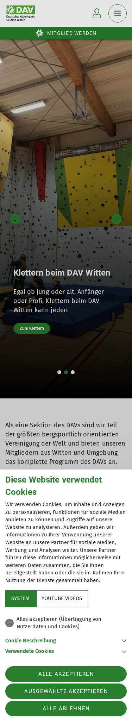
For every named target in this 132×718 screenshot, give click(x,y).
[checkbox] (66, 623)
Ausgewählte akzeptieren (66, 691)
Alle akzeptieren (66, 674)
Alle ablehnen (66, 708)
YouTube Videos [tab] (62, 598)
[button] (66, 640)
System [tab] (20, 598)
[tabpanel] (66, 634)
